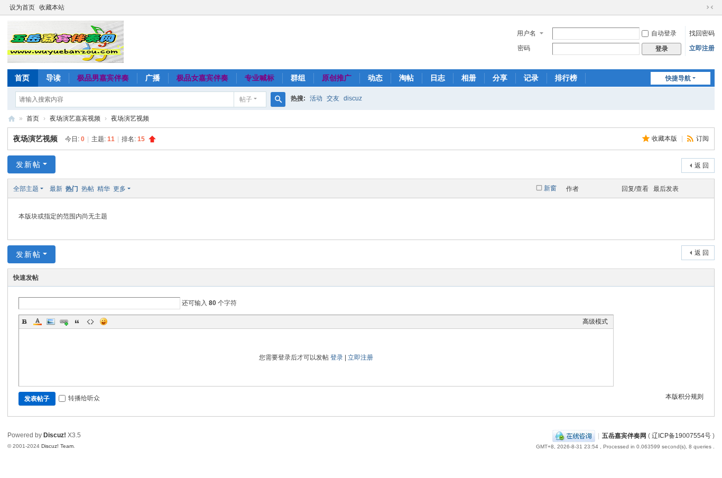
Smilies (103, 321)
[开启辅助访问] (699, 7)
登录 (336, 357)
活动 (316, 98)
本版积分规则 (684, 396)
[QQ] (573, 435)
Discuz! (54, 435)
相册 (468, 77)
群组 (298, 77)
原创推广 (336, 77)
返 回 (702, 165)
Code (90, 321)
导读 (53, 77)
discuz (353, 98)
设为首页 (22, 7)
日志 (437, 77)
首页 (22, 77)
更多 (119, 188)
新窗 (550, 188)
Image (50, 321)
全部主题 (26, 188)
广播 (152, 77)
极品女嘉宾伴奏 (202, 77)
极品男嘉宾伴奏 (103, 77)
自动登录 (664, 33)
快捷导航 (678, 78)
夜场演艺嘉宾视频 (75, 118)
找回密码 (702, 33)
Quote (77, 321)
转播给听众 (84, 398)
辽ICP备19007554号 (681, 435)
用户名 (526, 33)
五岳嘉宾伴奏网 (624, 435)
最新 (56, 188)
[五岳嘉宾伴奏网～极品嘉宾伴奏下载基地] (65, 41)
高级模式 (595, 321)
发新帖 (28, 164)
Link (64, 321)
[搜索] (278, 99)
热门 (72, 188)
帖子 (245, 99)
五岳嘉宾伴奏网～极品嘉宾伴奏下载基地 (11, 118)
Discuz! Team (57, 446)
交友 (333, 98)
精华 (103, 188)
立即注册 (702, 48)
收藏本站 (51, 7)
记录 (531, 77)
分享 (500, 77)
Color (37, 321)
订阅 (702, 138)
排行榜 (566, 77)
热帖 (87, 188)
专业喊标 (259, 77)
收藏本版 (665, 138)
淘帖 (406, 77)
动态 (375, 77)
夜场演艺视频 (130, 118)
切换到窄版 (710, 7)
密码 (523, 48)
